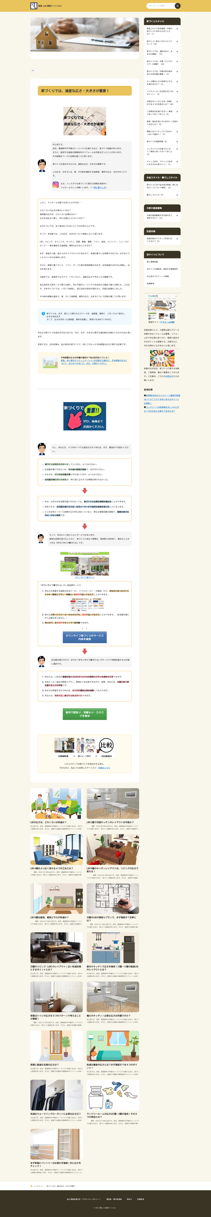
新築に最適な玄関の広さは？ (44, 1065)
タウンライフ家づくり (85, 577)
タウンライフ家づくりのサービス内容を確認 (85, 637)
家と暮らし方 (100, 188)
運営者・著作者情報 (114, 1199)
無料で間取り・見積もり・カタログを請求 (85, 714)
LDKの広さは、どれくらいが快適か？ (48, 822)
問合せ (129, 1199)
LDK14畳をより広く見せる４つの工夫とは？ (51, 868)
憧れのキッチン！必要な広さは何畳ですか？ (109, 1016)
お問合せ (169, 376)
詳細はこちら (104, 768)
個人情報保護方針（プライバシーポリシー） (84, 1199)
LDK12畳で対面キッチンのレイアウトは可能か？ (110, 822)
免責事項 (140, 1199)
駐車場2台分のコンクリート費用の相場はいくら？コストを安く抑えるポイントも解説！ (162, 399)
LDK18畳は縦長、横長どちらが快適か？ (49, 917)
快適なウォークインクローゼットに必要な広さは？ (55, 1114)
